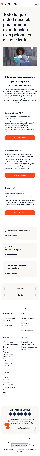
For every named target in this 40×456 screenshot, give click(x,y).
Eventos (5, 347)
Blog (4, 349)
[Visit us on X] (18, 414)
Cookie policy (33, 445)
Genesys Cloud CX (8, 313)
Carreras (5, 377)
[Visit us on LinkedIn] (10, 414)
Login (23, 313)
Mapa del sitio (6, 445)
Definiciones (6, 366)
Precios (5, 323)
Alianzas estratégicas (27, 344)
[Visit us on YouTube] (25, 414)
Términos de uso (12, 439)
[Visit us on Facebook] (21, 414)
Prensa (5, 392)
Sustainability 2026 (8, 385)
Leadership (6, 382)
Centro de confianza (9, 387)
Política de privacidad (25, 439)
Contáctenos (20, 289)
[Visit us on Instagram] (14, 414)
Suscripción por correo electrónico (15, 442)
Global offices (7, 380)
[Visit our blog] (29, 414)
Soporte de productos (27, 316)
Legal (4, 395)
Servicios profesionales (28, 318)
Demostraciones (8, 325)
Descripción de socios (27, 342)
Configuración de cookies (19, 445)
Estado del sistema (27, 330)
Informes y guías (8, 342)
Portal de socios (26, 349)
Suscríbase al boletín (23, 428)
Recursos (6, 352)
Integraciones (7, 316)
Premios (5, 390)
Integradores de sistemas (29, 347)
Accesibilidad (30, 442)
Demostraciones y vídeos (10, 344)
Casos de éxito (7, 363)
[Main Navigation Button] (36, 4)
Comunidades (25, 321)
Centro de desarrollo (27, 328)
